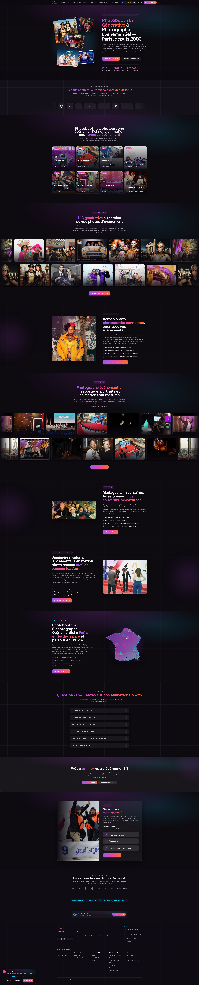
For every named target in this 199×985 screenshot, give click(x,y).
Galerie (140, 2)
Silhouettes (112, 963)
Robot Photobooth (61, 958)
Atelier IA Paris (77, 955)
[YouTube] (71, 939)
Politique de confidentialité (19, 976)
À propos (111, 2)
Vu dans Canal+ (106, 900)
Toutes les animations (114, 972)
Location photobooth (62, 955)
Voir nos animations (99, 467)
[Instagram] (61, 939)
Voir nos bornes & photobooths (114, 362)
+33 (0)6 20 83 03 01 (131, 932)
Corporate (129, 958)
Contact (117, 2)
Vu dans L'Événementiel (120, 900)
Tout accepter (28, 980)
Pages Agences (89, 935)
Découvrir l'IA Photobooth (98, 293)
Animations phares (65, 2)
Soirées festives (131, 963)
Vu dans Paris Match (92, 900)
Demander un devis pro (61, 600)
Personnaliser (7, 980)
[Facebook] (58, 939)
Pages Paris (101, 927)
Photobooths (76, 2)
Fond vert (111, 958)
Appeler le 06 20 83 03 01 (108, 782)
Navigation (88, 927)
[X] (68, 939)
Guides (100, 935)
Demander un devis (150, 2)
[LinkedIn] (64, 939)
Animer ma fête (109, 532)
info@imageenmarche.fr (132, 929)
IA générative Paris (78, 958)
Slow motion (112, 965)
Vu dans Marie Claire (77, 900)
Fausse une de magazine (115, 955)
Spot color (111, 968)
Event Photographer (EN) (133, 960)
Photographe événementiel (89, 2)
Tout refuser (17, 980)
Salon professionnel (114, 960)
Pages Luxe (114, 927)
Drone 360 (94, 955)
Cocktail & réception (132, 955)
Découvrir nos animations (131, 58)
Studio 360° (95, 960)
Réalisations (103, 2)
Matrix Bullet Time (96, 958)
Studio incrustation (114, 970)
